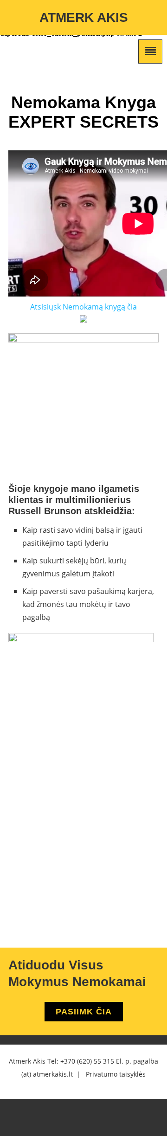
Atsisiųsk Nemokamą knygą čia (83, 307)
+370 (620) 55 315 (87, 1061)
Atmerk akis (83, 17)
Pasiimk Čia (84, 1011)
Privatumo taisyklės (116, 1074)
